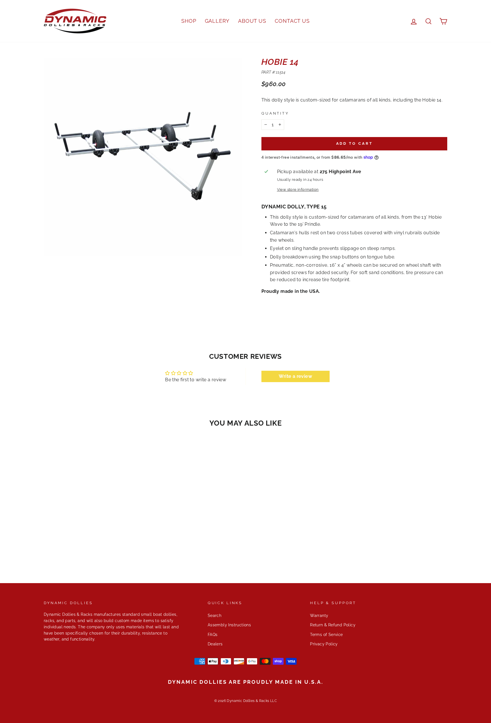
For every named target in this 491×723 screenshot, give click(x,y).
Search (214, 615)
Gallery (217, 21)
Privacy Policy (324, 644)
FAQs (213, 634)
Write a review (295, 376)
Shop (188, 21)
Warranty (319, 615)
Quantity (275, 113)
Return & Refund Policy (332, 625)
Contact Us (292, 21)
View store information (298, 189)
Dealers (215, 644)
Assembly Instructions (229, 625)
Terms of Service (326, 634)
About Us (252, 21)
